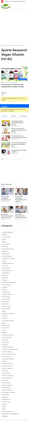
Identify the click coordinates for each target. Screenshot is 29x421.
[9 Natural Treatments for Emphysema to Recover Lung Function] (6, 131)
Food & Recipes (6, 292)
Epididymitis (5, 277)
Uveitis (4, 406)
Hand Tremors (5, 301)
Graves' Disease (6, 296)
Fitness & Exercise (6, 284)
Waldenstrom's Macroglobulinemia (10, 413)
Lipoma (4, 330)
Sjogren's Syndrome (7, 390)
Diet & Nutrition (6, 272)
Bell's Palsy (5, 246)
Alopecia (4, 239)
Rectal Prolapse (6, 373)
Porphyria (4, 361)
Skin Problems (5, 394)
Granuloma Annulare (7, 294)
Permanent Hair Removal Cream (10, 349)
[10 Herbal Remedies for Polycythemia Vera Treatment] (6, 138)
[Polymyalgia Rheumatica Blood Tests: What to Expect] (21, 209)
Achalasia (4, 234)
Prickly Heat (5, 370)
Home (3, 45)
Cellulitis (4, 261)
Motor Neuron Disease (7, 335)
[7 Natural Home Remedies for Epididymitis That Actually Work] (6, 145)
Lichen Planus (5, 327)
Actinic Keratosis (6, 237)
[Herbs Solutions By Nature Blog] (5, 6)
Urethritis (4, 404)
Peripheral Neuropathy (7, 347)
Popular (5, 116)
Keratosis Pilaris (6, 325)
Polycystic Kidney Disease (8, 354)
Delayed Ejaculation (7, 270)
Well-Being (4, 416)
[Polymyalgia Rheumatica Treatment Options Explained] (7, 209)
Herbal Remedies (6, 308)
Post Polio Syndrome (7, 363)
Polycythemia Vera (7, 356)
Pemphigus (5, 344)
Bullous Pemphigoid (7, 256)
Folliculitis (4, 289)
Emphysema (5, 275)
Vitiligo (3, 409)
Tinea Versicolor (6, 402)
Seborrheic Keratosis (7, 385)
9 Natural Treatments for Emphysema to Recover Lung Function (19, 130)
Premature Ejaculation (7, 366)
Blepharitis (4, 251)
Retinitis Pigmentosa (7, 378)
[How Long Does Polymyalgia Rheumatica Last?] (7, 191)
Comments (24, 116)
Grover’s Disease (6, 299)
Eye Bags (4, 280)
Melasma (4, 332)
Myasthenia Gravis (6, 337)
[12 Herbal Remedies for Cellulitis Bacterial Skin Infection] (6, 123)
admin (3, 82)
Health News (5, 304)
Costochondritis (6, 268)
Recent (14, 116)
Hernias (4, 311)
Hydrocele (4, 316)
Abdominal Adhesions (7, 232)
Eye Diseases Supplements (9, 282)
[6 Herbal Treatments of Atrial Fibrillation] (6, 152)
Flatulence (4, 287)
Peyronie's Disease (7, 351)
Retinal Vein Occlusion (7, 375)
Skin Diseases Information (8, 392)
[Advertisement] (14, 25)
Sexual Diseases (6, 387)
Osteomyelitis (5, 342)
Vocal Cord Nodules (7, 411)
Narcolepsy (5, 339)
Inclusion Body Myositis (8, 320)
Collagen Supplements (7, 263)
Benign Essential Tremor (8, 249)
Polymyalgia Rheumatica (8, 359)
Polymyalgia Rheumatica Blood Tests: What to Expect (21, 216)
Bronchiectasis (6, 253)
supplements (5, 397)
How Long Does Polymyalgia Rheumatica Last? (6, 198)
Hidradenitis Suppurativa (8, 313)
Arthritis (4, 241)
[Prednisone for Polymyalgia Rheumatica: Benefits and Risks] (21, 191)
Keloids (4, 323)
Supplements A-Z (6, 399)
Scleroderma (5, 380)
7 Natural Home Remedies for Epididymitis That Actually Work (19, 144)
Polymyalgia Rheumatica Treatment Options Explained (7, 216)
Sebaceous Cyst (6, 382)
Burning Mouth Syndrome (8, 258)
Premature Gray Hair (7, 368)
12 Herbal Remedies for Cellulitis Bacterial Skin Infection (17, 122)
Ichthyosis (4, 318)
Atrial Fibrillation (6, 244)
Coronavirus (5, 265)
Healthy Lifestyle (6, 306)
